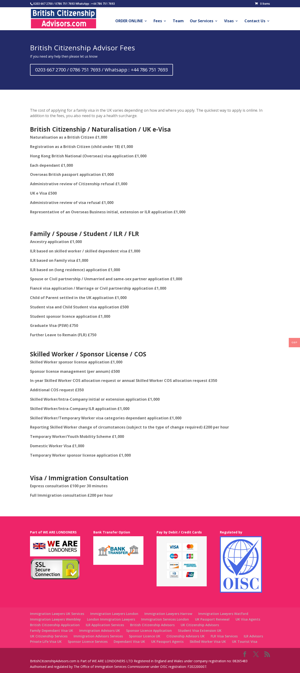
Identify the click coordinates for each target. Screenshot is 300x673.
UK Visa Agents (248, 619)
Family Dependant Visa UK (51, 630)
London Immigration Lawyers (111, 619)
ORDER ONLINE (129, 21)
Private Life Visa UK (46, 641)
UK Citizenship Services (49, 636)
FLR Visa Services (224, 636)
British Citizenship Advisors (152, 625)
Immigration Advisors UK (99, 630)
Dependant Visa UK (129, 641)
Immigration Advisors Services (98, 636)
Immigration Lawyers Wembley (55, 619)
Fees (158, 21)
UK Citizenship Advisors (200, 625)
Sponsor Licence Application (149, 630)
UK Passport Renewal (212, 619)
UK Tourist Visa (244, 641)
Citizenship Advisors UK (185, 636)
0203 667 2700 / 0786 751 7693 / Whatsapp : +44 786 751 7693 (101, 70)
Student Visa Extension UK (199, 630)
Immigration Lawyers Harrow (168, 613)
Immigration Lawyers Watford (223, 613)
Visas (229, 21)
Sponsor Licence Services (88, 641)
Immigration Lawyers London (114, 613)
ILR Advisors (253, 636)
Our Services (201, 21)
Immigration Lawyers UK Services (57, 613)
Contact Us (254, 21)
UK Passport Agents (167, 641)
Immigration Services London (165, 619)
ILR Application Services (105, 625)
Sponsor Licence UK (144, 636)
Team (178, 21)
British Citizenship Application (55, 625)
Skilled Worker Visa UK (208, 641)
